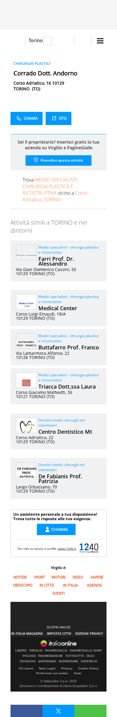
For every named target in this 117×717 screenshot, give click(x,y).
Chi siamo (26, 668)
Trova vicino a (54, 189)
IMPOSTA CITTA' (59, 633)
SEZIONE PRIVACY (89, 633)
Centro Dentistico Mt (65, 431)
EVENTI (58, 593)
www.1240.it (67, 548)
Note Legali (47, 668)
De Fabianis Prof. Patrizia (60, 479)
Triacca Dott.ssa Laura (67, 386)
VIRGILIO (36, 650)
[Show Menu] (100, 41)
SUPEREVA (89, 661)
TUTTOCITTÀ (74, 655)
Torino (35, 40)
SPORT (39, 577)
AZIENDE (94, 585)
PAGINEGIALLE (56, 650)
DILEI (90, 655)
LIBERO (21, 650)
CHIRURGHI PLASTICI (32, 63)
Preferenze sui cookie (52, 673)
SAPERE (97, 577)
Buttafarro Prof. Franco (68, 347)
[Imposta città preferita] (17, 40)
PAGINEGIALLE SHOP (86, 650)
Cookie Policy (88, 668)
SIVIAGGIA (28, 661)
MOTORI (58, 577)
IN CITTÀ (47, 585)
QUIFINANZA (47, 661)
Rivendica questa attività (61, 160)
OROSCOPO (22, 585)
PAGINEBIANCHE (50, 655)
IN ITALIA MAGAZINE (27, 633)
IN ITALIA (70, 585)
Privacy (67, 668)
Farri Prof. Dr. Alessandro (56, 261)
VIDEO (78, 577)
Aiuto (77, 673)
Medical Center (57, 308)
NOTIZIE (20, 577)
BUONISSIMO (68, 661)
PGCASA (29, 655)
